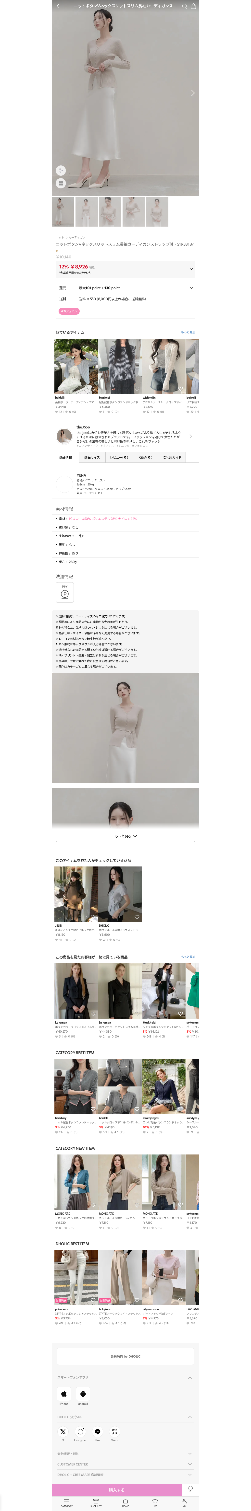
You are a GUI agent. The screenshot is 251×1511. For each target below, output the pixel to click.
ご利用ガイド (172, 457)
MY (184, 1506)
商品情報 (65, 457)
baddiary (60, 1118)
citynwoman (151, 1309)
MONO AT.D (62, 1213)
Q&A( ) (145, 457)
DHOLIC (104, 925)
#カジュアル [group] (69, 311)
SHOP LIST (95, 1506)
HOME (125, 1506)
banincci (104, 397)
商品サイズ (92, 457)
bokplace (105, 1309)
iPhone (64, 1404)
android (83, 1404)
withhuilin (149, 397)
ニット (60, 238)
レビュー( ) (119, 457)
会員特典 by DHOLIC (125, 1356)
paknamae (62, 1309)
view (189, 436)
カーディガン (76, 238)
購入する (117, 1490)
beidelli (59, 397)
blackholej (149, 1022)
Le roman (61, 1022)
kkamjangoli (151, 1118)
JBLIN (58, 925)
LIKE (155, 1506)
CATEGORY (66, 1506)
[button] (192, 93)
